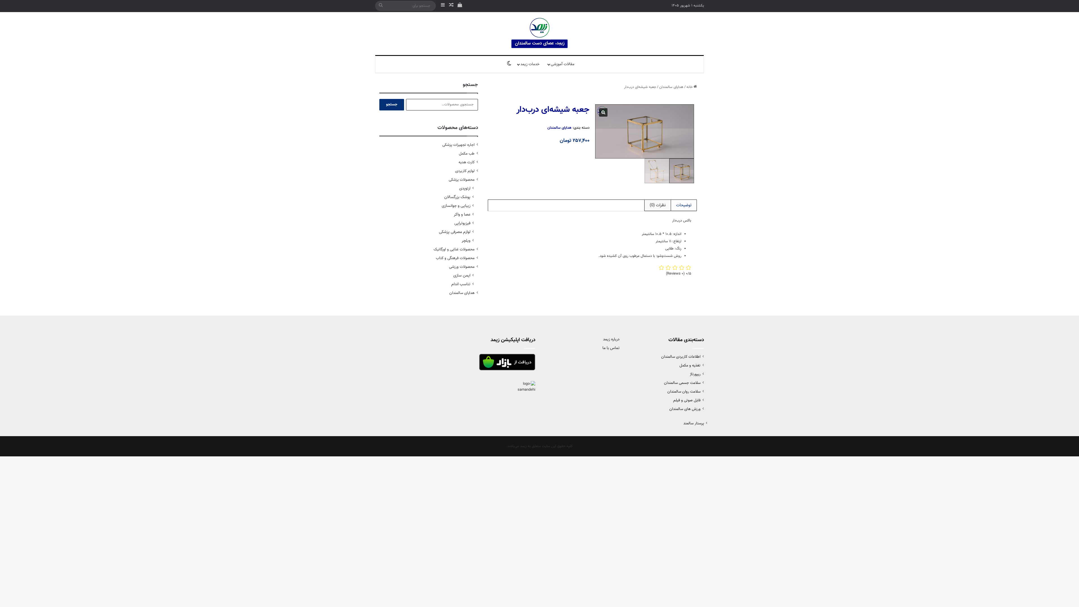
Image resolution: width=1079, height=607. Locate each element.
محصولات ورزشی (462, 267)
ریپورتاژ (695, 374)
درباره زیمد (611, 339)
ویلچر (466, 241)
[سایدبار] (443, 6)
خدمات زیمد (530, 64)
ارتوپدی (464, 188)
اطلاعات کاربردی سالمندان (681, 357)
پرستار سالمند (693, 423)
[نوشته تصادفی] (451, 6)
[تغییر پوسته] (509, 64)
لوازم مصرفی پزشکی (454, 232)
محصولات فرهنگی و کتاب (455, 258)
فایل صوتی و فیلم (687, 400)
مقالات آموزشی (562, 64)
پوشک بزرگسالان (457, 197)
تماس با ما (611, 348)
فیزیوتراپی (462, 223)
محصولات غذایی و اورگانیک (454, 249)
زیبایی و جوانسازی (456, 206)
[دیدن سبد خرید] (459, 6)
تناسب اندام (460, 284)
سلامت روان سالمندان (684, 392)
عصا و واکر (462, 215)
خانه (689, 87)
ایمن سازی (461, 275)
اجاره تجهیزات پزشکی (458, 145)
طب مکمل (467, 154)
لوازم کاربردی (465, 171)
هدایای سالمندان (671, 87)
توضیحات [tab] (684, 205)
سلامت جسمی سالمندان (682, 383)
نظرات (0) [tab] (658, 205)
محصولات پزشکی (462, 180)
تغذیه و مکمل (690, 365)
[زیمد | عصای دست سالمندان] (539, 33)
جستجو (391, 104)
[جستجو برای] (380, 6)
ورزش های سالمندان (685, 409)
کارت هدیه (467, 162)
